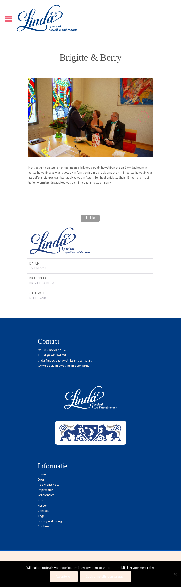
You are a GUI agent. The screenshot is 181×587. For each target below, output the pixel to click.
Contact (43, 510)
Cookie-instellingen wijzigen (105, 576)
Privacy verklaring (50, 521)
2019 (73, 556)
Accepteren (64, 576)
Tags (41, 516)
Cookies (43, 526)
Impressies (45, 490)
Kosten (43, 505)
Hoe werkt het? (48, 484)
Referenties (46, 495)
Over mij (43, 479)
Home (42, 474)
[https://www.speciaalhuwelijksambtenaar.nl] (96, 18)
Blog (41, 500)
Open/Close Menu (7, 18)
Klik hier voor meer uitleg (138, 568)
